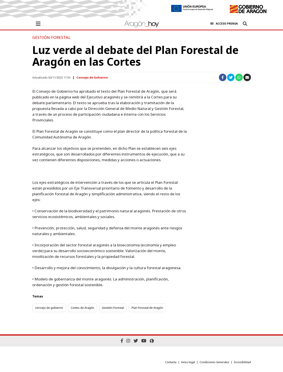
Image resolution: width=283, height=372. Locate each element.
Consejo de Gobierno (92, 77)
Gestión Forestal (113, 308)
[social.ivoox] (152, 341)
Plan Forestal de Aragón (147, 308)
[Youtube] (143, 341)
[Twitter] (136, 341)
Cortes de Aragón (82, 308)
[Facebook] (122, 341)
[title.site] (247, 9)
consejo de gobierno (49, 308)
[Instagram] (128, 341)
